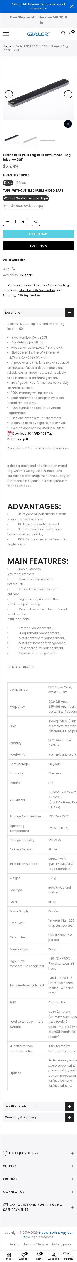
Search (14, 1244)
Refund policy (62, 1244)
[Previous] (9, 94)
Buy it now (38, 246)
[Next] (68, 94)
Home (7, 46)
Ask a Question (14, 260)
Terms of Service (36, 1244)
